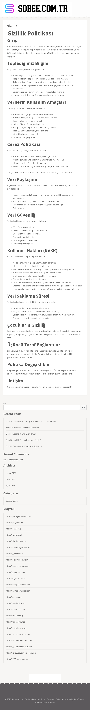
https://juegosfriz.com (15, 572)
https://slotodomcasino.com (18, 634)
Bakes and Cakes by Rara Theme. (70, 699)
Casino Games (12, 501)
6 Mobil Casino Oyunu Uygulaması (21, 434)
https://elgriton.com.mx (16, 578)
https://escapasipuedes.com (18, 584)
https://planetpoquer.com (17, 560)
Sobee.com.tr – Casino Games (24, 699)
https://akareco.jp (13, 528)
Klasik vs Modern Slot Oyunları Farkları (23, 427)
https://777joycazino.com (17, 659)
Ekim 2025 (10, 479)
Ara (4, 403)
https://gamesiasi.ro (15, 553)
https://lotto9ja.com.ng (16, 628)
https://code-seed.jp (14, 615)
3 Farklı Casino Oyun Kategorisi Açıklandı (24, 446)
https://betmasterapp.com (17, 566)
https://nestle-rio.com (15, 603)
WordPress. (50, 702)
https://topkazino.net (15, 622)
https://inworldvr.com (15, 609)
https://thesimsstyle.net (16, 541)
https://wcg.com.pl (14, 535)
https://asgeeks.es (14, 597)
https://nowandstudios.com (18, 591)
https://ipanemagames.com (18, 547)
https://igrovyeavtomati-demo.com (21, 653)
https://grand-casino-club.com (19, 646)
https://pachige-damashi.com (18, 516)
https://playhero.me (14, 522)
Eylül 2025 (10, 485)
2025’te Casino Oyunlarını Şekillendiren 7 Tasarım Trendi (31, 421)
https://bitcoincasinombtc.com (19, 640)
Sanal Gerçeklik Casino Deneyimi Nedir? (23, 440)
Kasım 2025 (11, 473)
